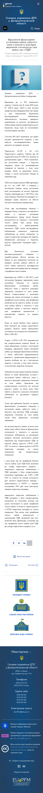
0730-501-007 (21, 700)
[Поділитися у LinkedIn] (24, 543)
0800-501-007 (22, 702)
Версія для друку (23, 556)
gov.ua (8, 4)
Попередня (13, 565)
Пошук (37, 29)
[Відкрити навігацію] (38, 3)
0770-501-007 (21, 697)
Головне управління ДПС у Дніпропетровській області (21, 21)
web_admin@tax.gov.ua (22, 738)
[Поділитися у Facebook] (13, 543)
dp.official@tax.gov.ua (21, 712)
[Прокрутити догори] (39, 781)
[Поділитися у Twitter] (19, 543)
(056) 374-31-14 (19, 685)
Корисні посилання (21, 772)
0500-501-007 (22, 695)
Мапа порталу (19, 651)
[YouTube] (24, 766)
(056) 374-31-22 (21, 683)
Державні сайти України (13, 6)
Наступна (31, 565)
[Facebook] (19, 766)
